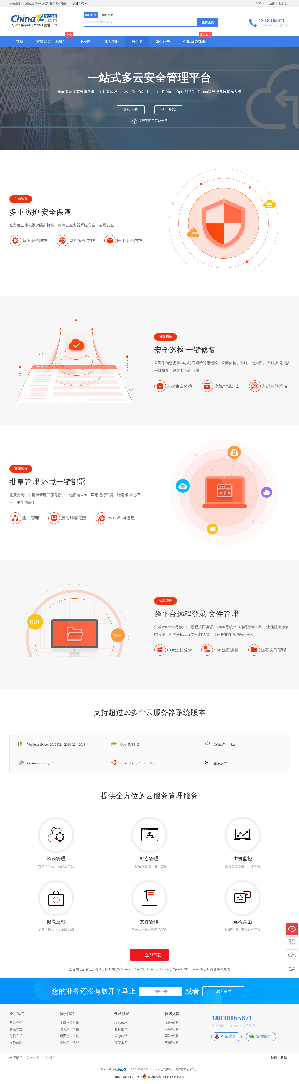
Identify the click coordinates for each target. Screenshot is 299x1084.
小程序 (85, 41)
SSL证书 (163, 41)
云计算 (137, 42)
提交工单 (121, 1042)
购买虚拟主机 (69, 1036)
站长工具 (52, 1057)
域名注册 (90, 15)
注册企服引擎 (69, 1023)
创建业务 (160, 991)
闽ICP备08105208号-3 (128, 1077)
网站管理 (171, 1036)
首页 (19, 41)
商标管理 (171, 1029)
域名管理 (171, 1023)
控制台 (283, 3)
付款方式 (15, 1036)
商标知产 (121, 1029)
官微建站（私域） (51, 41)
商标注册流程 (69, 1042)
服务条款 (15, 1042)
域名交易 (107, 15)
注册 (271, 3)
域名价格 (121, 1023)
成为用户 (223, 991)
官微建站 (121, 1036)
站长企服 (120, 1069)
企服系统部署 (194, 41)
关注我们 (78, 3)
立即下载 (130, 110)
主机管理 (171, 1042)
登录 (259, 3)
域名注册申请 (69, 1029)
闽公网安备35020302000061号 (165, 1077)
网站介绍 (15, 1023)
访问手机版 (279, 1057)
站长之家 (33, 1057)
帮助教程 (168, 110)
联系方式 (15, 1029)
